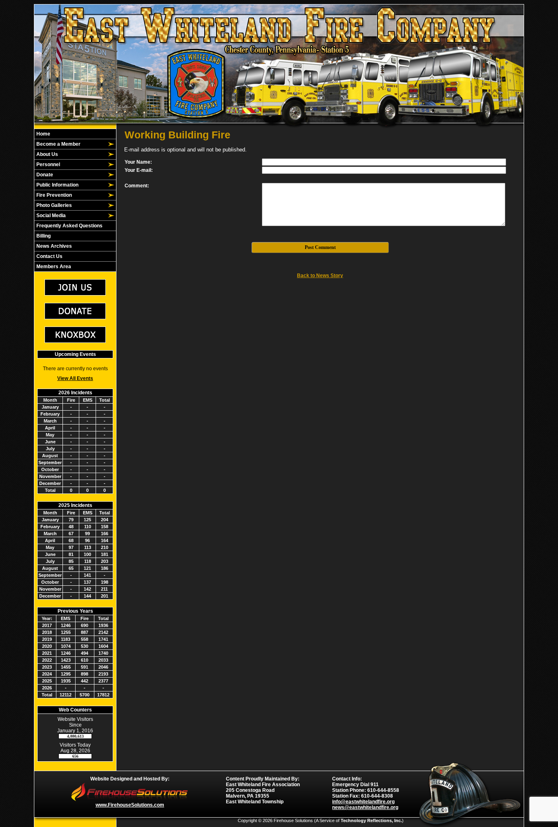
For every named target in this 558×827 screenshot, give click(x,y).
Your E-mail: (139, 170)
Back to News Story (320, 275)
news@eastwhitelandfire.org (365, 807)
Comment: (137, 186)
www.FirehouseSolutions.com (130, 805)
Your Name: (138, 162)
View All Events (75, 378)
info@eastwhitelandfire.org (363, 802)
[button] (70, 144)
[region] (75, 200)
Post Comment (320, 247)
